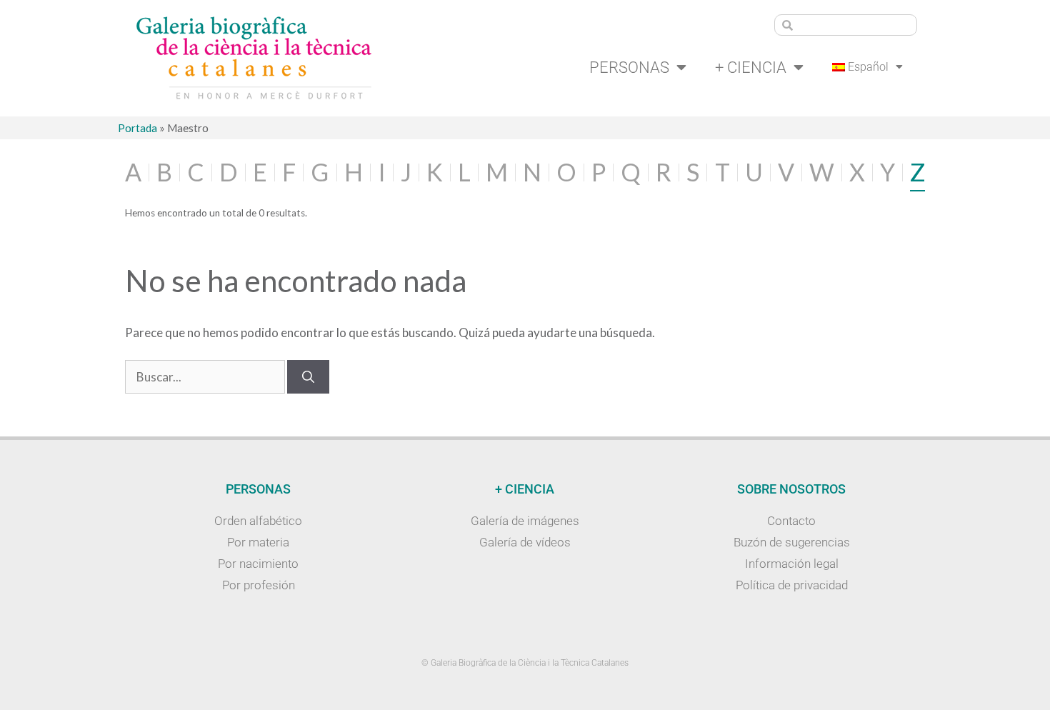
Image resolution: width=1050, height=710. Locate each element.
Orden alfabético (258, 521)
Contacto (791, 521)
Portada (137, 127)
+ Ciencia (750, 67)
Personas (629, 67)
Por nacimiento (258, 563)
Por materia (258, 542)
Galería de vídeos (525, 542)
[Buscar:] (206, 376)
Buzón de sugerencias (792, 542)
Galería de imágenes (525, 521)
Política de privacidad (792, 585)
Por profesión (258, 585)
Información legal (792, 563)
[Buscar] (308, 377)
